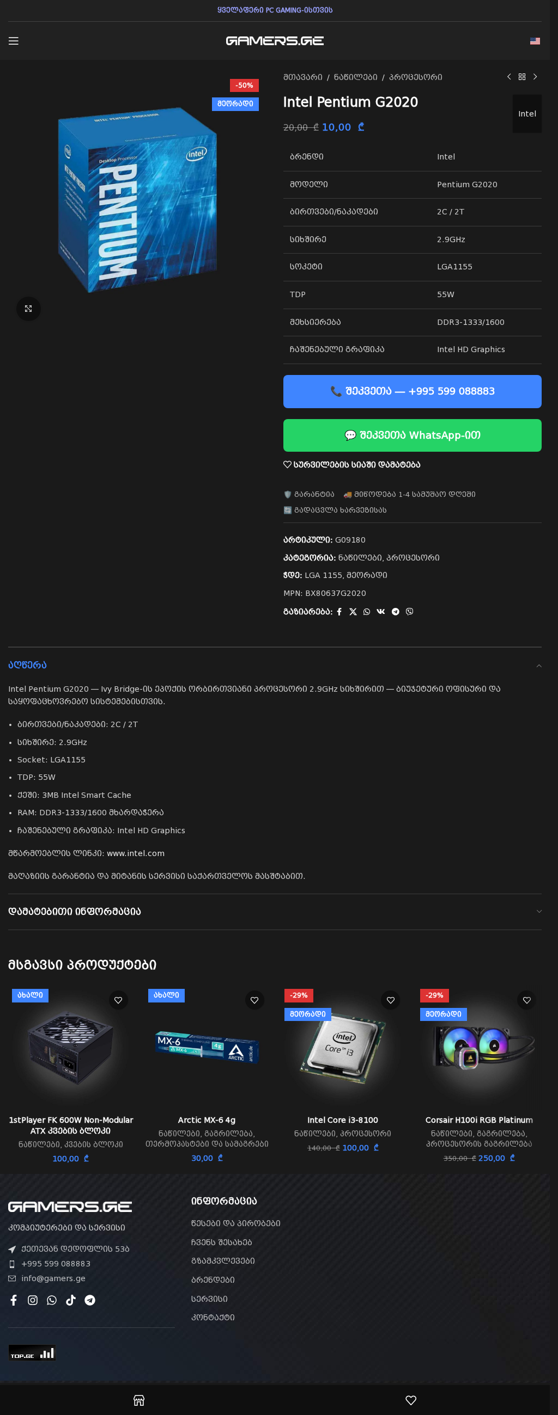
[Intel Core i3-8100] (343, 1047)
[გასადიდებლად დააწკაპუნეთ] (28, 309)
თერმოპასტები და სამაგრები (207, 1144)
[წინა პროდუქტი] (508, 77)
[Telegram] (89, 1300)
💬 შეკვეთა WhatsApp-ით (412, 435)
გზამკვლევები (223, 1261)
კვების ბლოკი (93, 1145)
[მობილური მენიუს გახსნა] (14, 41)
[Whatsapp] (51, 1300)
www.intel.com (136, 853)
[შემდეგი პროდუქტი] (535, 77)
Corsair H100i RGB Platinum (479, 1120)
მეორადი (367, 575)
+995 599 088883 (55, 1263)
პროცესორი (415, 77)
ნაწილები (356, 77)
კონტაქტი (213, 1317)
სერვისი (209, 1299)
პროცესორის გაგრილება (479, 1144)
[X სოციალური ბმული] (353, 612)
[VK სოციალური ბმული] (381, 612)
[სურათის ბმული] (70, 1206)
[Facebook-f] (13, 1300)
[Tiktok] (70, 1300)
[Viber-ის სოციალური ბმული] (410, 612)
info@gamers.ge (53, 1278)
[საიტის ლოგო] (275, 40)
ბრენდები (213, 1280)
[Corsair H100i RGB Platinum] (479, 1047)
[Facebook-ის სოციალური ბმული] (339, 612)
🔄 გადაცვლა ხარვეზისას (335, 510)
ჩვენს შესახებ (221, 1242)
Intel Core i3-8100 (342, 1120)
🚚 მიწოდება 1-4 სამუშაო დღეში (409, 494)
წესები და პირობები (236, 1223)
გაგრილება (228, 1134)
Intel (527, 113)
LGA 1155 (323, 575)
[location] (458, 1258)
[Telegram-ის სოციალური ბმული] (396, 612)
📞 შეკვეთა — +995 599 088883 (412, 391)
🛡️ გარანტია (309, 494)
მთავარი (303, 77)
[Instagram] (32, 1300)
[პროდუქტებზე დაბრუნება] (522, 77)
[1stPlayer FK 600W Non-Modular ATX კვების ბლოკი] (71, 1047)
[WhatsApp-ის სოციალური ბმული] (366, 612)
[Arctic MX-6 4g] (207, 1047)
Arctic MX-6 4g (206, 1120)
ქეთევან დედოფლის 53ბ (75, 1249)
